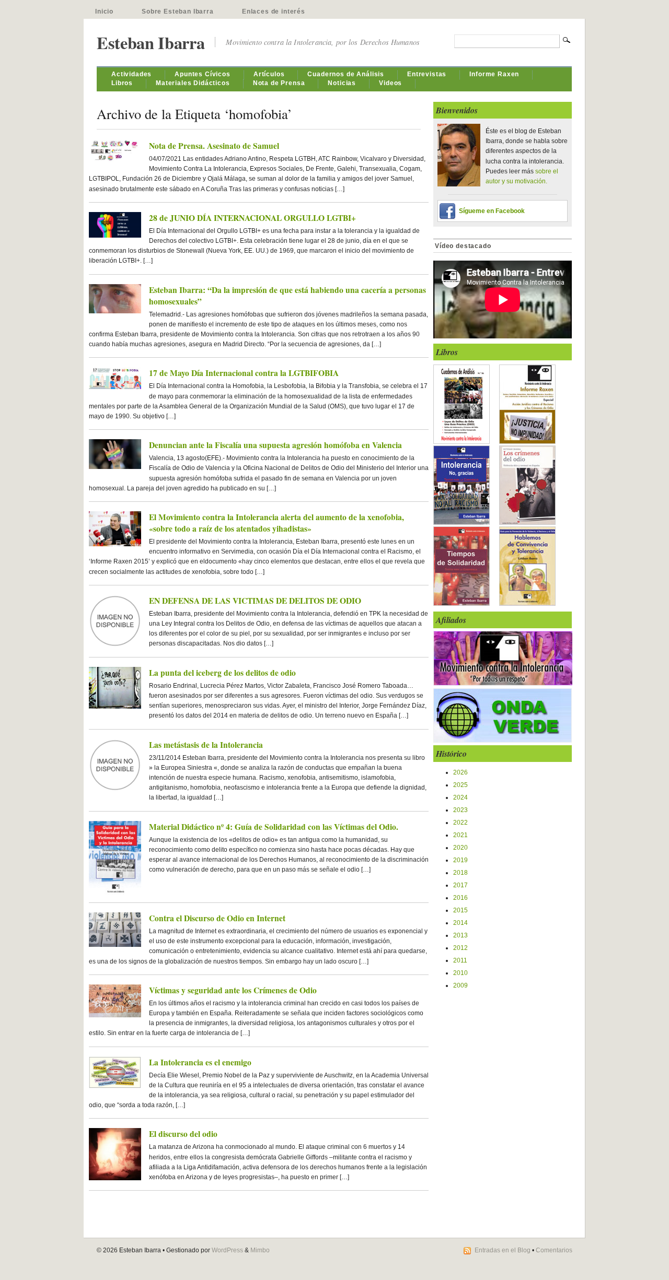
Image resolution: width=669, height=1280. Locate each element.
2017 (460, 885)
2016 (460, 897)
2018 (460, 872)
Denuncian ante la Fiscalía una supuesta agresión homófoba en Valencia (275, 445)
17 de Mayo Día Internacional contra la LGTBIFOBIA (244, 373)
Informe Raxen (494, 74)
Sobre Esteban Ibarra (178, 11)
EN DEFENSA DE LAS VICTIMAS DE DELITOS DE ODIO (255, 600)
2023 (460, 810)
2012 (460, 948)
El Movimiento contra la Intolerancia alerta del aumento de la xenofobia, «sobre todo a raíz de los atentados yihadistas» (276, 522)
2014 (460, 922)
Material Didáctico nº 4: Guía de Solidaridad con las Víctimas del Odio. (273, 826)
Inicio (104, 11)
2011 (460, 960)
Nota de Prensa (279, 83)
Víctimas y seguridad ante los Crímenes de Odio (233, 990)
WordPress (227, 1250)
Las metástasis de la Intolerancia (206, 744)
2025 (460, 785)
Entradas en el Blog (502, 1250)
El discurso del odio (183, 1134)
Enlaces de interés (273, 11)
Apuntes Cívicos (202, 74)
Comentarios (554, 1250)
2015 (460, 910)
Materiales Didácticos (193, 83)
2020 (460, 847)
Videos (390, 83)
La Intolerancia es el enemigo (200, 1062)
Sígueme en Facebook (492, 211)
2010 (460, 973)
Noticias (342, 83)
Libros (122, 83)
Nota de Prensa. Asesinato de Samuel (214, 145)
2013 (460, 935)
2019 (460, 860)
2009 (460, 985)
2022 (460, 822)
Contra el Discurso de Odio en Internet (217, 918)
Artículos (269, 74)
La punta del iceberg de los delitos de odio (222, 672)
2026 (460, 772)
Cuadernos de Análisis (345, 74)
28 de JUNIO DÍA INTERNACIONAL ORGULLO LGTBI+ (252, 218)
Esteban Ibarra (150, 42)
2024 (460, 797)
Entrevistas (426, 74)
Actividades (131, 74)
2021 (460, 835)
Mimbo (260, 1250)
